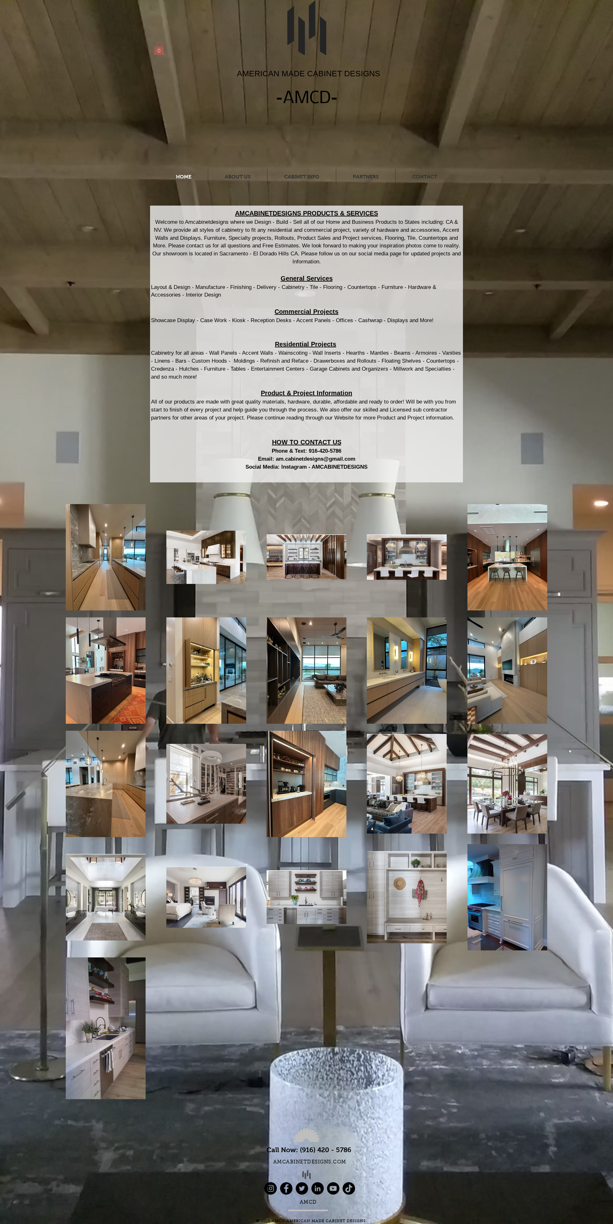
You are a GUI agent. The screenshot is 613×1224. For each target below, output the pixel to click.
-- (307, 97)
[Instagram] (270, 1188)
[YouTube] (333, 1188)
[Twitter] (302, 1188)
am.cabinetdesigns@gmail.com (315, 459)
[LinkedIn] (317, 1188)
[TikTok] (349, 1188)
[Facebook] (286, 1188)
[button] (159, 48)
